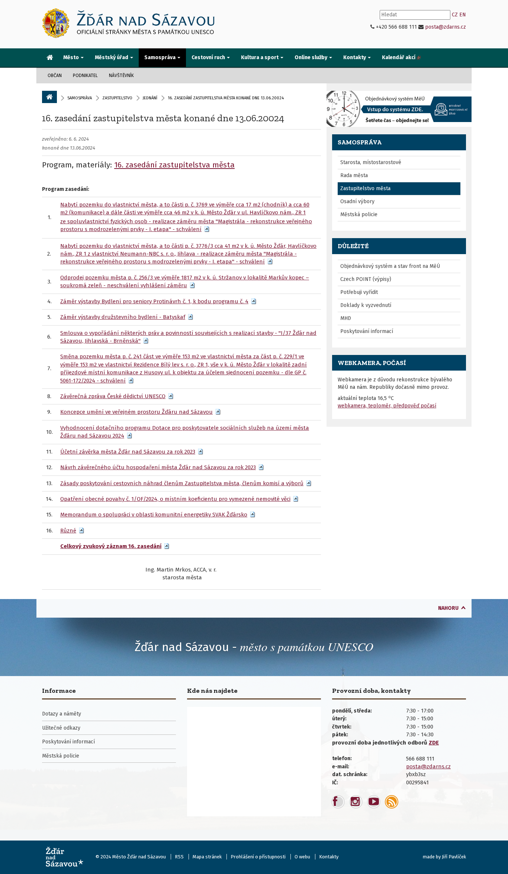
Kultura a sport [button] (260, 57)
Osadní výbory (357, 201)
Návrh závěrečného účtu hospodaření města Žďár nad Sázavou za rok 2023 (158, 467)
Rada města (354, 175)
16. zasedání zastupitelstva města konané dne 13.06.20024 (163, 118)
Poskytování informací (366, 331)
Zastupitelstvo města (365, 188)
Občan (55, 75)
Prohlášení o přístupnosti (258, 856)
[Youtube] (374, 802)
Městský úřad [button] (112, 57)
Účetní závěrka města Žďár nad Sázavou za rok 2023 (127, 451)
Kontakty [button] (355, 57)
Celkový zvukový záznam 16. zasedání (110, 546)
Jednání (150, 98)
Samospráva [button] (160, 57)
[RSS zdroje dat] (392, 802)
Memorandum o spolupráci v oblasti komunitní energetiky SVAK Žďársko (153, 514)
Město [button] (71, 57)
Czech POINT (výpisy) (365, 279)
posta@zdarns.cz (445, 27)
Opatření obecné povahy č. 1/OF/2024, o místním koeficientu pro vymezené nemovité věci (175, 499)
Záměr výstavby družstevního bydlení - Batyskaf (122, 317)
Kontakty (328, 856)
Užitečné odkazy (61, 728)
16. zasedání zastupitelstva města (174, 165)
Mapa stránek (207, 856)
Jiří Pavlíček (454, 856)
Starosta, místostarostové (370, 162)
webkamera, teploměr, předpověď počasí (387, 406)
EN (462, 15)
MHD (345, 318)
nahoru (448, 608)
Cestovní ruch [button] (209, 57)
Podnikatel (85, 75)
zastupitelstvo (117, 98)
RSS (179, 856)
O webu (302, 856)
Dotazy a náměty (61, 714)
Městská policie (358, 214)
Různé (68, 530)
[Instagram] (356, 802)
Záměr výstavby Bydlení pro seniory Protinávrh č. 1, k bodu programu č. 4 (154, 301)
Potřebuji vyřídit (359, 292)
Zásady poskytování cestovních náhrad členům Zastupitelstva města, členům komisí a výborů (181, 483)
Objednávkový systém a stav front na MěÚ (390, 266)
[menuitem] (50, 58)
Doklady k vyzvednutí (365, 305)
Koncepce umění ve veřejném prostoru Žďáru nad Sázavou (136, 412)
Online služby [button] (311, 57)
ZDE (434, 742)
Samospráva (79, 98)
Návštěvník (121, 75)
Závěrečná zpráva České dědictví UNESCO (112, 396)
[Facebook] (338, 802)
